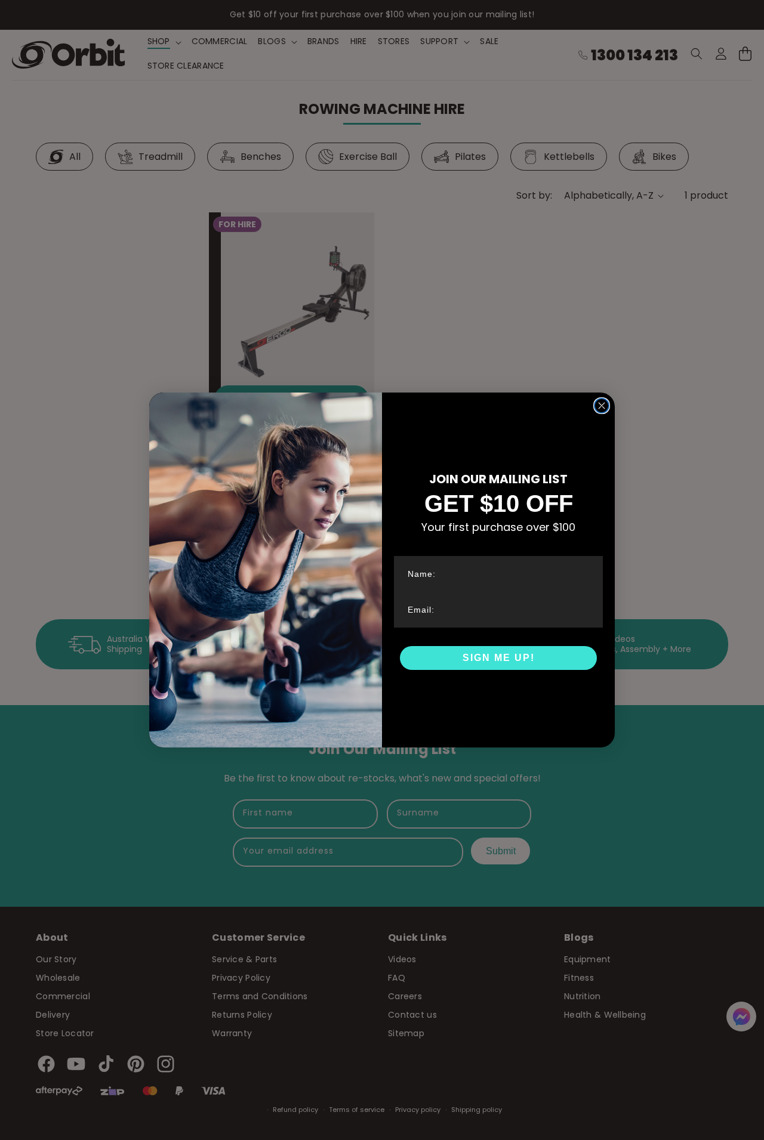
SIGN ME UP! (499, 658)
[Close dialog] (601, 405)
